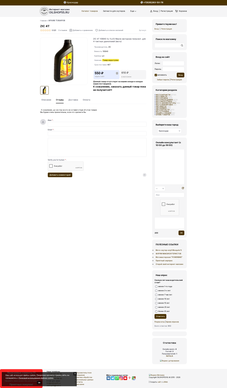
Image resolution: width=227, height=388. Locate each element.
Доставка (73, 100)
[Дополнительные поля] (144, 175)
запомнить (162, 75)
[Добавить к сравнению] (81, 30)
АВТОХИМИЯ (161, 108)
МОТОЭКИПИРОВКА (164, 105)
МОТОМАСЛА (161, 96)
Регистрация (167, 11)
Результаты (160, 322)
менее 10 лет (164, 299)
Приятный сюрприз (164, 261)
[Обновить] (182, 188)
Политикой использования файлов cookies (36, 378)
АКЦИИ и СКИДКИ (163, 113)
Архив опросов (172, 322)
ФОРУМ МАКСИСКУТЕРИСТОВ (168, 254)
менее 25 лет (164, 307)
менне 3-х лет (164, 291)
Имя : (50, 120)
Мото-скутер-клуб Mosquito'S (169, 250)
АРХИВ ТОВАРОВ (163, 115)
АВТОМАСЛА (161, 106)
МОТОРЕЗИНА (162, 98)
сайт (159, 382)
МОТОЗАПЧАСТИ (163, 95)
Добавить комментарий (60, 175)
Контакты (79, 382)
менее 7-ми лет (165, 295)
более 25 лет (164, 311)
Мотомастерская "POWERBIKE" (169, 257)
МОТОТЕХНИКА (162, 111)
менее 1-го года (165, 286)
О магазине (79, 384)
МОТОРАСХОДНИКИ (164, 100)
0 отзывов (62, 30)
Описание (46, 100)
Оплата (86, 100)
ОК (39, 383)
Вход (155, 11)
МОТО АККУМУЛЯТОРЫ (166, 103)
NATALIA (169, 356)
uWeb (165, 382)
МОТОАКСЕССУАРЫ (164, 101)
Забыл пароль (163, 80)
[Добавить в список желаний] (109, 30)
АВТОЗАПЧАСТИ (163, 110)
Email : (51, 130)
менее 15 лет (164, 303)
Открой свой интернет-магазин (169, 264)
